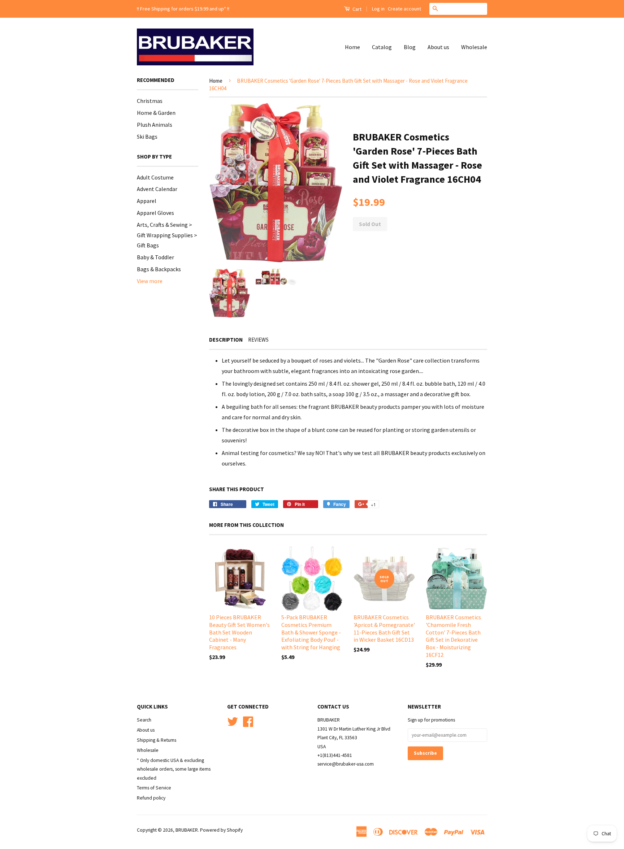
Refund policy (151, 798)
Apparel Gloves (155, 212)
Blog (410, 47)
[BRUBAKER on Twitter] (232, 721)
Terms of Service (154, 788)
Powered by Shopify (221, 830)
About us (438, 47)
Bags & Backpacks (159, 269)
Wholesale (474, 47)
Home (352, 47)
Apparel (146, 200)
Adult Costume (155, 177)
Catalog (382, 47)
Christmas (149, 100)
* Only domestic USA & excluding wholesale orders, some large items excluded (174, 769)
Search (144, 720)
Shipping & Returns (156, 740)
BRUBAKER (187, 830)
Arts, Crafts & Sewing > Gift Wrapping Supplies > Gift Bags (167, 235)
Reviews (258, 339)
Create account (404, 8)
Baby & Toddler (155, 257)
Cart (356, 9)
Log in (378, 8)
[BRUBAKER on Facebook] (248, 721)
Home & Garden (156, 112)
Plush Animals (154, 124)
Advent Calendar (157, 188)
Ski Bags (147, 136)
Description (226, 339)
